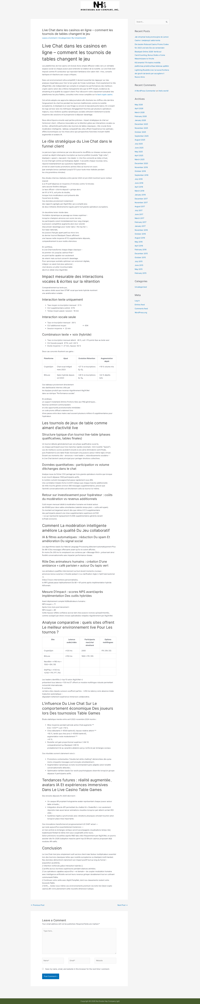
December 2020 (141, 163)
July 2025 (139, 144)
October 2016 (140, 234)
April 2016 (139, 246)
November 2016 (141, 230)
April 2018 (139, 187)
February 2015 (140, 273)
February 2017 (140, 222)
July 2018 (138, 179)
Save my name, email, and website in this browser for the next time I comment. (77, 969)
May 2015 (138, 269)
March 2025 (139, 159)
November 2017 (141, 202)
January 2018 (140, 195)
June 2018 (139, 183)
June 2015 (139, 265)
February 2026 (141, 116)
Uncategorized (64, 38)
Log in (137, 301)
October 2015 (140, 257)
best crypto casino (104, 94)
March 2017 (139, 218)
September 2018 (141, 175)
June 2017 (139, 214)
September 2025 (141, 136)
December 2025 (141, 124)
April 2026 (139, 108)
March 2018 (139, 191)
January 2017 (140, 226)
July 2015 (138, 261)
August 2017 (140, 206)
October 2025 (140, 132)
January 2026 (140, 120)
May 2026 (139, 104)
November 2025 (141, 128)
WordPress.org (141, 312)
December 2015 (141, 253)
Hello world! (163, 91)
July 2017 (138, 210)
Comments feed (141, 308)
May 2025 (139, 152)
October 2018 (140, 171)
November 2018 (141, 167)
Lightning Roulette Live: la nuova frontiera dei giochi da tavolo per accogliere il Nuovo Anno (152, 73)
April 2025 (139, 155)
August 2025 (140, 140)
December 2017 (141, 199)
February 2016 (140, 249)
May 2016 (138, 242)
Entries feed (140, 304)
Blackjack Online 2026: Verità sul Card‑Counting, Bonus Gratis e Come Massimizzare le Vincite (150, 55)
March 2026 (139, 112)
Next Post (122, 905)
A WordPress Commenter (145, 91)
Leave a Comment (49, 38)
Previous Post (37, 905)
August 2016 (140, 238)
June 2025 (139, 148)
